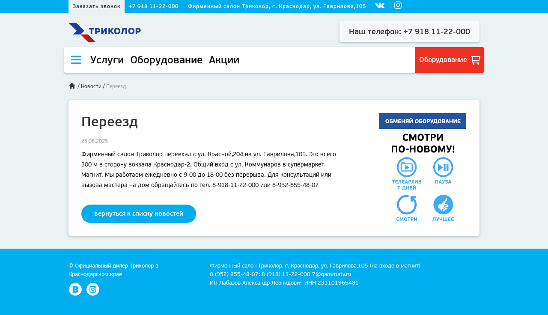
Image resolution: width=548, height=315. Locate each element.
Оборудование (444, 60)
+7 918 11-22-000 (154, 6)
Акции (224, 60)
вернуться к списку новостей (138, 213)
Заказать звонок (96, 6)
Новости (91, 86)
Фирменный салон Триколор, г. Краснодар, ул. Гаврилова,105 (277, 6)
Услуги (107, 60)
